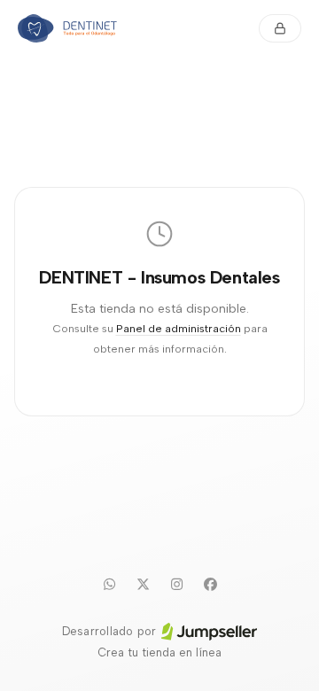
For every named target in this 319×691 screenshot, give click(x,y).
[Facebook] (210, 584)
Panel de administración (178, 328)
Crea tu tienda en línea (159, 652)
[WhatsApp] (109, 584)
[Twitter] (143, 584)
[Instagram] (176, 584)
